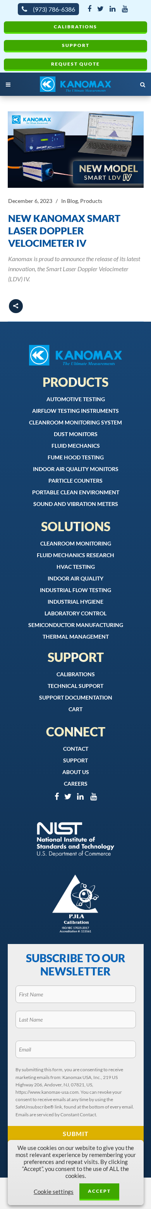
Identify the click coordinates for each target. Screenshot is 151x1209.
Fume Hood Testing (76, 457)
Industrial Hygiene (75, 601)
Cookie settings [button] (54, 1191)
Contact (75, 748)
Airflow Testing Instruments (75, 410)
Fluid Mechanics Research (75, 555)
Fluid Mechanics (75, 445)
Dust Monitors (76, 434)
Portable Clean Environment (75, 492)
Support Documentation (75, 697)
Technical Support (75, 685)
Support (75, 45)
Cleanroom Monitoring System (75, 422)
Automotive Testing (75, 399)
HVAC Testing (76, 566)
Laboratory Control (75, 613)
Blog (72, 200)
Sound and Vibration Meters (75, 504)
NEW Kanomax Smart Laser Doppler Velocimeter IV (64, 230)
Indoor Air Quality (75, 578)
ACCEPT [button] (99, 1191)
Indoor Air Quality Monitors (75, 469)
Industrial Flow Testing (75, 590)
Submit (76, 1133)
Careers (76, 783)
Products (91, 200)
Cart (75, 709)
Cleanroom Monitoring (75, 543)
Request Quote (75, 64)
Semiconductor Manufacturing (75, 625)
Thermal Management (76, 636)
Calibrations (75, 26)
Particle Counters (75, 480)
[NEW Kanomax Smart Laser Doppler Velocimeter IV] (76, 149)
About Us (75, 772)
